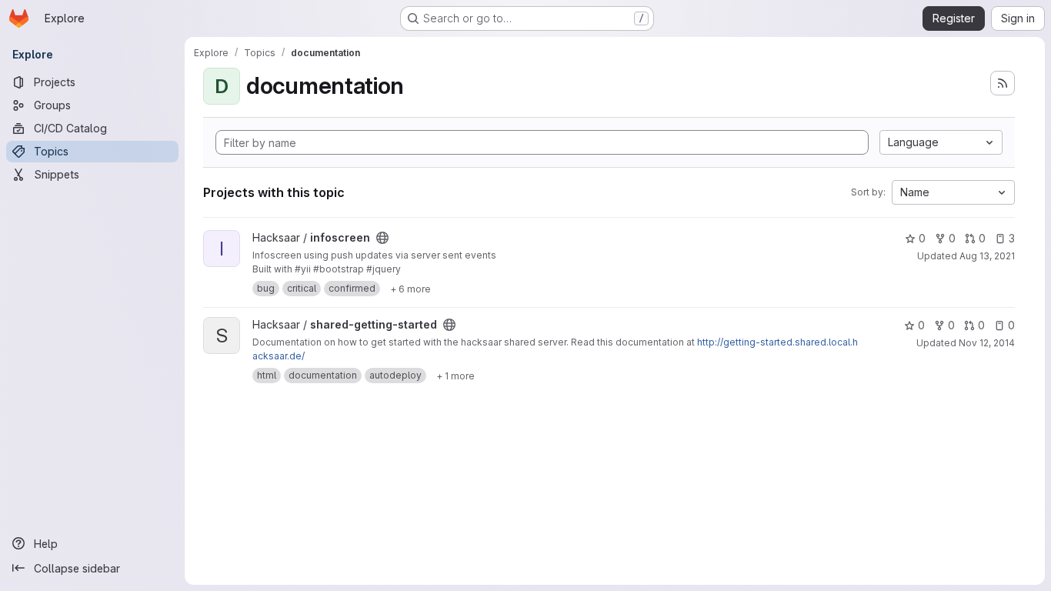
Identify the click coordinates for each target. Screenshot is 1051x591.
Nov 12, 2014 (987, 343)
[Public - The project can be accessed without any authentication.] (382, 238)
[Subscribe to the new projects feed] (1002, 83)
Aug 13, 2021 (987, 256)
